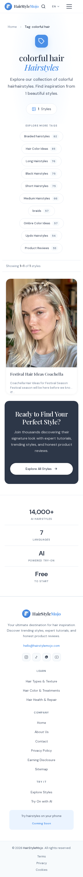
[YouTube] (57, 657)
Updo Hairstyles (41, 236)
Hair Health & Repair (42, 700)
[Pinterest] (46, 657)
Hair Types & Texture (41, 681)
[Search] (43, 6)
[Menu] (69, 6)
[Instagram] (26, 657)
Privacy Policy (41, 750)
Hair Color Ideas (40, 149)
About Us (42, 732)
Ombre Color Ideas (41, 223)
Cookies (41, 870)
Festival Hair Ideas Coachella (36, 374)
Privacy (41, 863)
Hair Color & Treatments (41, 690)
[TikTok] (36, 657)
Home (12, 27)
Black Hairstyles (41, 173)
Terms (41, 856)
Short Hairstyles (40, 186)
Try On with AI (41, 801)
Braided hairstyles (40, 136)
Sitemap (41, 769)
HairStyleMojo (33, 848)
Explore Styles (41, 792)
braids (41, 211)
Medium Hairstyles (40, 198)
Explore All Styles (39, 469)
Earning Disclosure (41, 760)
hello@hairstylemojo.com (41, 646)
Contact (41, 741)
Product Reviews (40, 248)
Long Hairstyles (40, 161)
